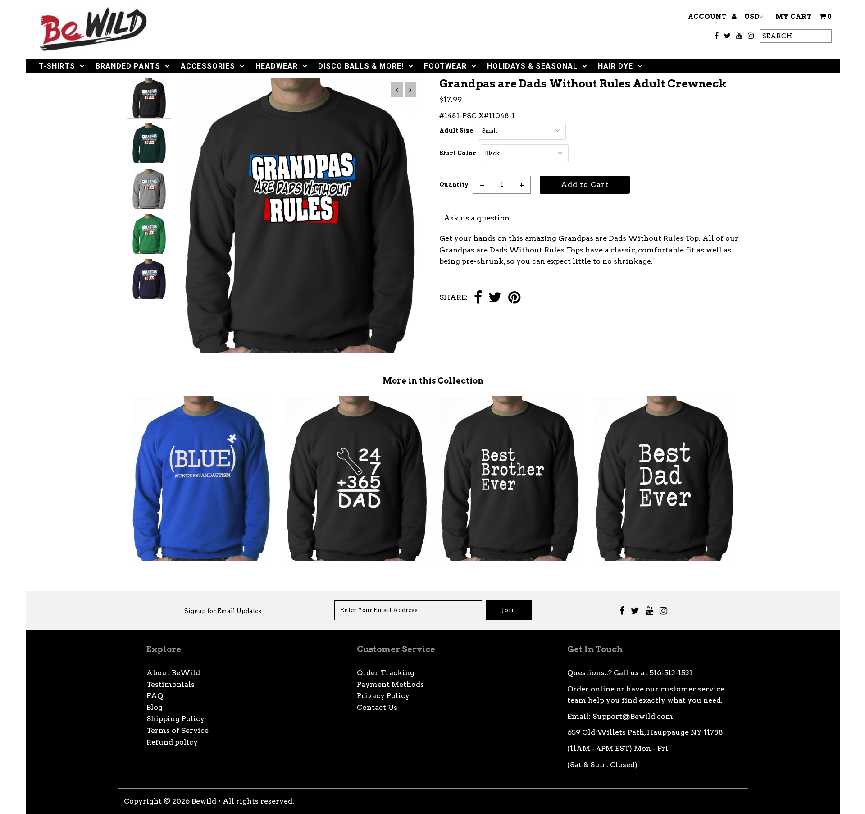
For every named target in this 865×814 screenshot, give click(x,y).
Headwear (276, 66)
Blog (154, 707)
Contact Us (377, 707)
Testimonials (170, 684)
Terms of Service (177, 730)
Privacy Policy (383, 695)
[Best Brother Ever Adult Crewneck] (510, 558)
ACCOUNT (708, 17)
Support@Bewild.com (632, 716)
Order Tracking (385, 672)
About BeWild (173, 672)
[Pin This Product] (514, 298)
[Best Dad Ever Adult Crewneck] (664, 558)
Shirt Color (457, 153)
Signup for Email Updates (222, 611)
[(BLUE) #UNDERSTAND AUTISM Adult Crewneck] (201, 558)
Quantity (454, 184)
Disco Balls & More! (361, 66)
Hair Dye (615, 66)
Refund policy (172, 742)
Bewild (203, 801)
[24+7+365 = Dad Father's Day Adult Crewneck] (355, 558)
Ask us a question (477, 218)
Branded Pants (128, 66)
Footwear (445, 66)
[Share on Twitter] (495, 298)
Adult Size (456, 130)
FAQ (154, 695)
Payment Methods (390, 684)
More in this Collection (432, 380)
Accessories (208, 66)
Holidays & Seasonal (532, 66)
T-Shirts (57, 66)
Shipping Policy (175, 718)
